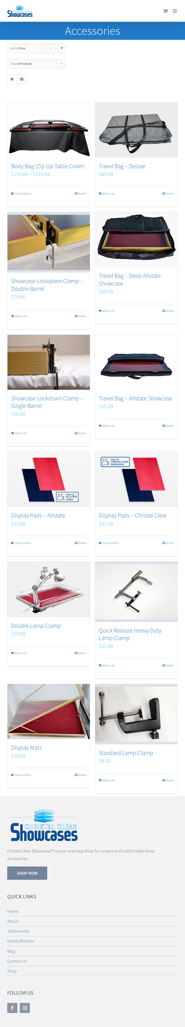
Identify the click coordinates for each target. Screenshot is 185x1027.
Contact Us (17, 961)
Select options (22, 193)
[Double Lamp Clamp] (48, 589)
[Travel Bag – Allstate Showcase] (136, 362)
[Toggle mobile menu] (175, 11)
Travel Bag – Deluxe (122, 166)
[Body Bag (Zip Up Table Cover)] (48, 130)
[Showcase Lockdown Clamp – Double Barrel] (48, 242)
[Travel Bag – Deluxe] (136, 130)
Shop (12, 971)
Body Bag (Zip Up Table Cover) (48, 166)
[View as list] (21, 79)
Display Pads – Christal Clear (133, 515)
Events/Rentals (20, 941)
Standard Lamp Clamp (126, 753)
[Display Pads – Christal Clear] (136, 479)
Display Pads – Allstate (38, 515)
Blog (11, 951)
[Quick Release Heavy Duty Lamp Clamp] (136, 592)
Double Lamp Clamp (36, 625)
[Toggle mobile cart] (165, 11)
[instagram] (25, 1008)
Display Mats (26, 747)
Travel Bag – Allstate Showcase (135, 398)
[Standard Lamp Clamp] (136, 714)
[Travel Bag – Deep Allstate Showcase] (136, 239)
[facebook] (12, 1008)
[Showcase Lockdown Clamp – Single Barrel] (48, 362)
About (12, 921)
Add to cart (108, 193)
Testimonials (18, 931)
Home (12, 911)
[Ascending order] (61, 48)
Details (82, 193)
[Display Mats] (48, 711)
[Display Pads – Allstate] (48, 479)
